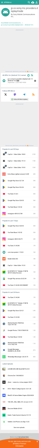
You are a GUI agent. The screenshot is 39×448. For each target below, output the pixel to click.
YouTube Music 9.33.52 (15, 207)
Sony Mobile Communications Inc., (11, 23)
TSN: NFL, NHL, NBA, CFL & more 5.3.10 (20, 402)
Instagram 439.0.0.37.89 (15, 213)
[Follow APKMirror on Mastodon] (15, 95)
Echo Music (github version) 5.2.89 (18, 174)
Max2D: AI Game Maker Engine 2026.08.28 (21, 395)
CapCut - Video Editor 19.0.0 (16, 167)
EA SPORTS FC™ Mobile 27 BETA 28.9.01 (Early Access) (18, 272)
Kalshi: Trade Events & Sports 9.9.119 (19, 415)
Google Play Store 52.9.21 (16, 310)
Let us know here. (23, 437)
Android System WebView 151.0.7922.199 (16, 343)
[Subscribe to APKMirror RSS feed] (33, 95)
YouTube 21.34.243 (14, 246)
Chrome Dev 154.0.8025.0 (15, 375)
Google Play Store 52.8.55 (16, 200)
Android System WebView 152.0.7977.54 (16, 324)
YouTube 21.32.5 (13, 194)
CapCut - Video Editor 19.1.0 (16, 161)
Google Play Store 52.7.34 (16, 181)
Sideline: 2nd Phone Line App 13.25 (18, 422)
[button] (28, 75)
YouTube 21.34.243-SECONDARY (18, 285)
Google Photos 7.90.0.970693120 (18, 330)
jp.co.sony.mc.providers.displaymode (12, 25)
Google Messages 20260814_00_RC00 (14, 350)
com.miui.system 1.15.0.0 (15, 252)
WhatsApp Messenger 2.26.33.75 (18, 357)
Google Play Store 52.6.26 (16, 187)
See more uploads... (19, 427)
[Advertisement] (19, 50)
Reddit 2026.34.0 (13, 259)
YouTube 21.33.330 (14, 317)
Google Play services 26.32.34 (17, 278)
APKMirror (8, 2)
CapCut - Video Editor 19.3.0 (16, 265)
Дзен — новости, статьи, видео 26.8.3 (20, 382)
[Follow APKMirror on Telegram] (24, 95)
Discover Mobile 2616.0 (15, 408)
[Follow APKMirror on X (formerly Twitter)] (5, 95)
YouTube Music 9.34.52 (15, 337)
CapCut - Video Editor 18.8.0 (16, 154)
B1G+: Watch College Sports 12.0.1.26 (19, 389)
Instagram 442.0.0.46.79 (15, 239)
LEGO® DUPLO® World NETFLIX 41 (19, 369)
